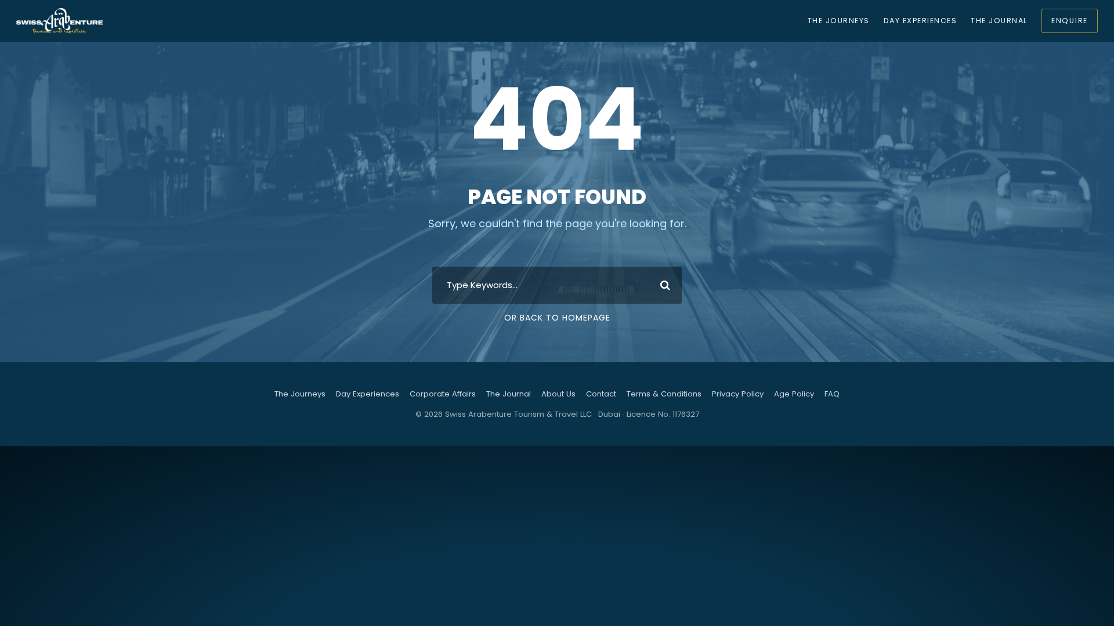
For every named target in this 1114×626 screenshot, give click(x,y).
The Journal (999, 21)
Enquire (1069, 21)
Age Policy (794, 393)
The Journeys (839, 21)
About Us (558, 393)
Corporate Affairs (443, 393)
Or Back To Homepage (557, 317)
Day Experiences (920, 21)
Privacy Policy (738, 393)
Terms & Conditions (664, 393)
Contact (601, 393)
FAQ (832, 393)
